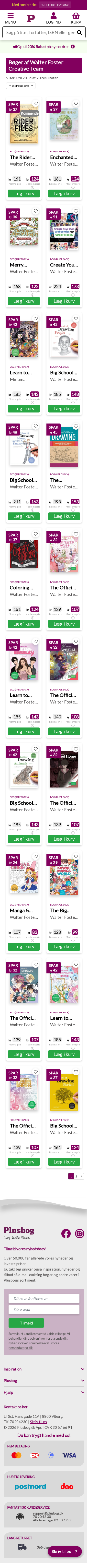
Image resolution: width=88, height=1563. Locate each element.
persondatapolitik (21, 1348)
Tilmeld (26, 1323)
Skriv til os (38, 1421)
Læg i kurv (23, 193)
